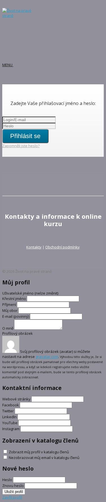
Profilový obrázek (17, 333)
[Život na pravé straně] (19, 15)
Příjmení (9, 304)
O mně (7, 328)
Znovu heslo (13, 485)
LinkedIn (9, 416)
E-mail (15, 316)
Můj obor (10, 310)
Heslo (7, 479)
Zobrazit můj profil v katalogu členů (39, 451)
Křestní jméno (14, 298)
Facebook (10, 404)
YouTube (10, 422)
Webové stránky (16, 399)
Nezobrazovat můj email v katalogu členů (44, 457)
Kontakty (34, 247)
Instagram (11, 428)
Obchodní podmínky (62, 247)
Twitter (8, 410)
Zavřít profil (12, 497)
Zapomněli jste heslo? (21, 145)
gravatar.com (47, 356)
